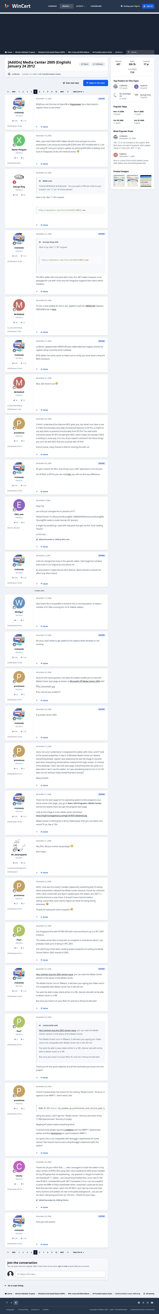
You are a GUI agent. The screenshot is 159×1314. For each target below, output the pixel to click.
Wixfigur (19, 612)
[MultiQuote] (36, 127)
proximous (19, 432)
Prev (13, 92)
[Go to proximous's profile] (19, 423)
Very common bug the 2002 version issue (54, 974)
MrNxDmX (19, 314)
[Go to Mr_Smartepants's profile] (19, 845)
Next (62, 92)
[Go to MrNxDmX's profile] (19, 305)
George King (19, 186)
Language (10, 1310)
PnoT (19, 940)
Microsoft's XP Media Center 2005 (85, 681)
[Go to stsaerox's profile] (136, 86)
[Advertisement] (79, 31)
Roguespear (75, 104)
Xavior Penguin (19, 149)
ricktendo (16, 74)
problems (69, 1130)
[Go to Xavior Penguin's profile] (19, 140)
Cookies (45, 1310)
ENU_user (19, 514)
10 (56, 92)
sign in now (62, 1266)
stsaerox (143, 85)
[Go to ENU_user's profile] (19, 505)
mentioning (56, 1133)
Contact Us (35, 1310)
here (54, 309)
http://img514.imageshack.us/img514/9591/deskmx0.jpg (61, 815)
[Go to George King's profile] (19, 177)
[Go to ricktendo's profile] (9, 74)
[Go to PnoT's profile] (19, 930)
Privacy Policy (23, 1310)
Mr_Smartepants (19, 854)
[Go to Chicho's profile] (19, 1166)
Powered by (142, 1310)
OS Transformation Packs (50, 74)
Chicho (19, 1176)
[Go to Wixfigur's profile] (19, 603)
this (69, 474)
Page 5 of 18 (77, 92)
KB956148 (90, 306)
